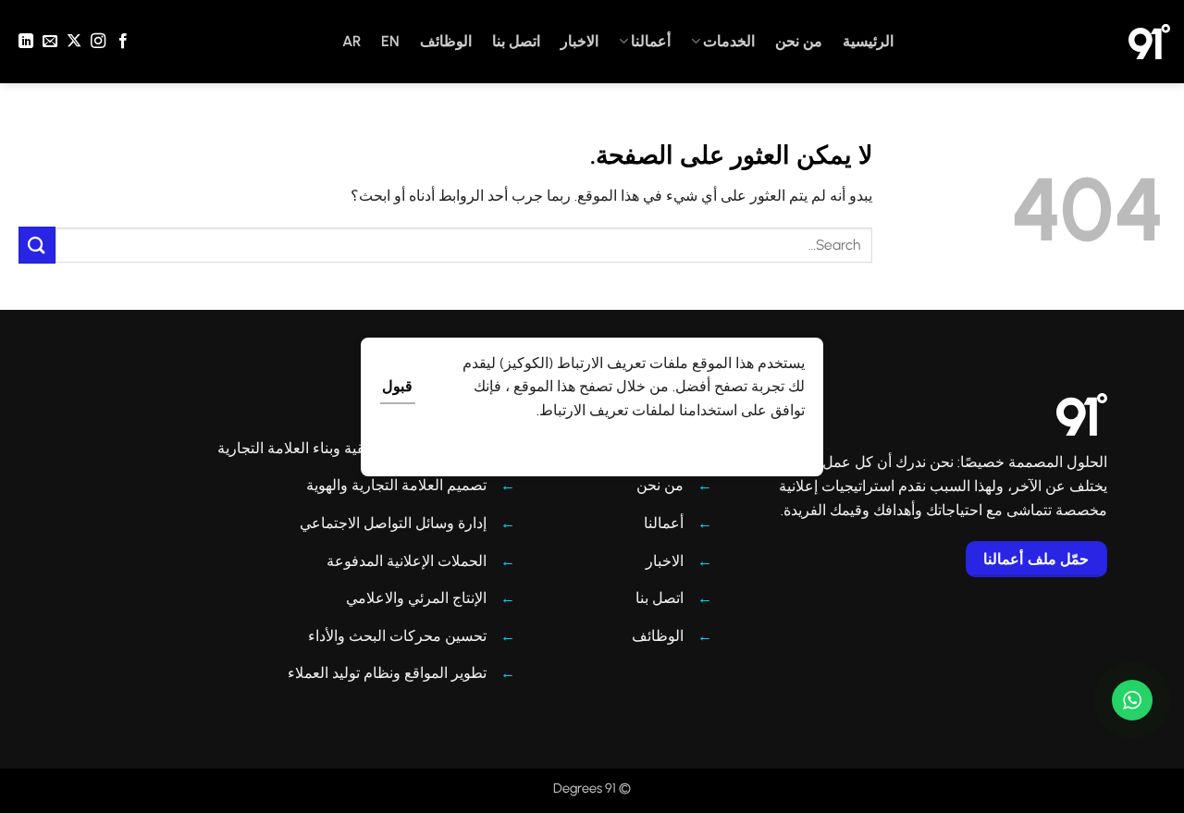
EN (390, 41)
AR (351, 41)
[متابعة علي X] (74, 41)
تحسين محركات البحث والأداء (397, 636)
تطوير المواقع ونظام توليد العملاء (387, 673)
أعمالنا (651, 41)
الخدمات (729, 41)
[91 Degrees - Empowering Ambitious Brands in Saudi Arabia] (1149, 41)
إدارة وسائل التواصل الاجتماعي (393, 523)
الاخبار (579, 41)
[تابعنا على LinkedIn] (25, 41)
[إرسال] (37, 245)
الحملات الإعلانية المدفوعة (407, 561)
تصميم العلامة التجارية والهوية (396, 485)
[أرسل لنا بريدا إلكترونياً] (50, 41)
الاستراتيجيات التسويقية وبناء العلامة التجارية (352, 448)
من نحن (798, 41)
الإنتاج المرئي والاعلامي (416, 598)
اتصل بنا (516, 41)
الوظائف (446, 41)
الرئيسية (868, 41)
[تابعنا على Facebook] (122, 41)
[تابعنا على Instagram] (98, 41)
